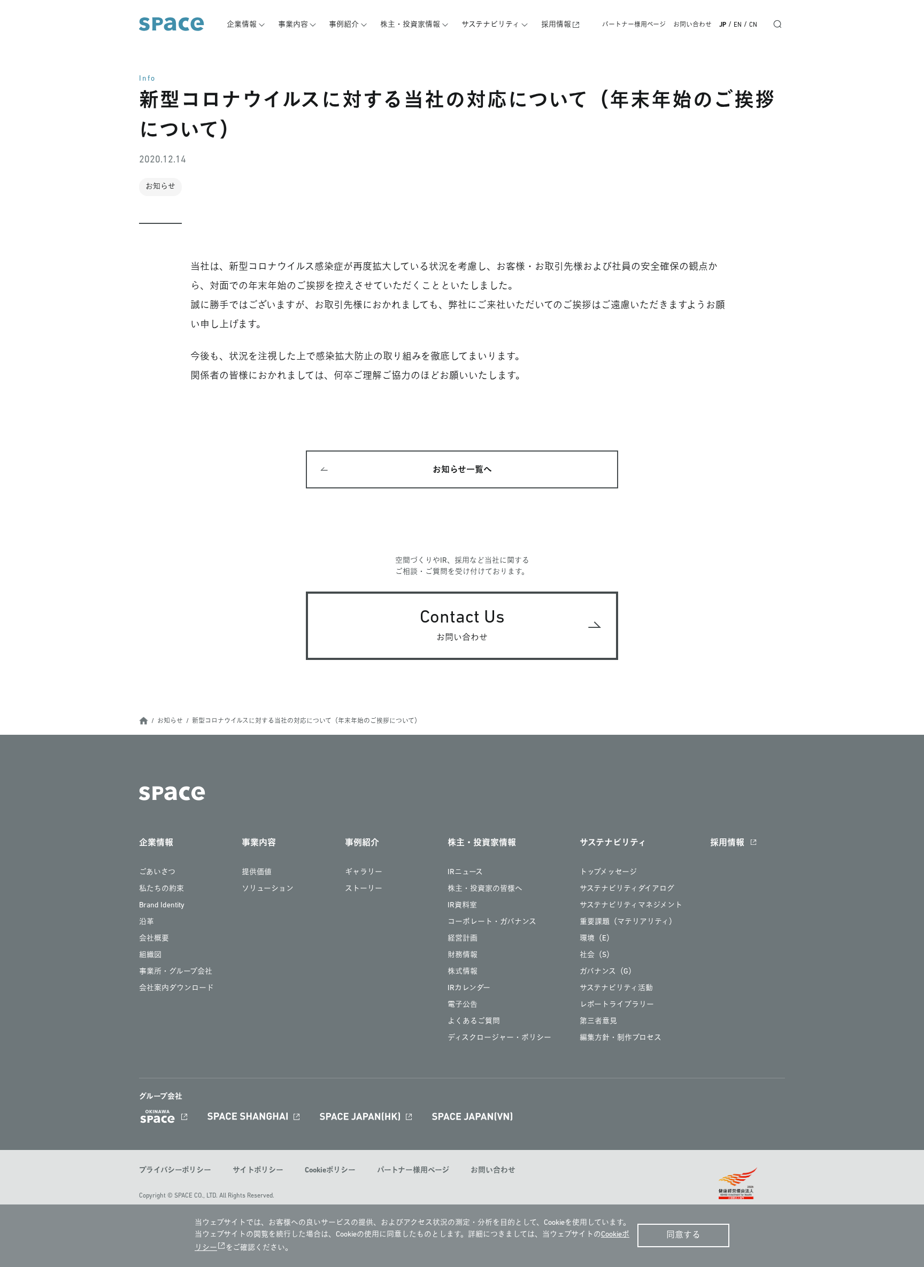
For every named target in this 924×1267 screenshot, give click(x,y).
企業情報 (242, 25)
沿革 (146, 922)
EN (738, 25)
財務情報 (463, 955)
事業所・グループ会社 (175, 972)
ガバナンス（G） (608, 972)
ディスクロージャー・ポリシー (499, 1038)
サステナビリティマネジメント (631, 905)
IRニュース (465, 872)
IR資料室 (462, 905)
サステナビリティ (490, 25)
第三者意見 (598, 1021)
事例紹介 (344, 25)
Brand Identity (161, 905)
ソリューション (268, 889)
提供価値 (257, 872)
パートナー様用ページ (634, 25)
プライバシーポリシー (175, 1171)
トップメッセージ (608, 872)
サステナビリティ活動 (616, 988)
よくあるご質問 (474, 1021)
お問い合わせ (692, 25)
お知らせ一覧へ (462, 470)
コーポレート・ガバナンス (492, 922)
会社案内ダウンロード (176, 988)
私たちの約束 (161, 889)
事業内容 (293, 25)
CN (753, 25)
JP (722, 25)
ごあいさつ (157, 872)
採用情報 (556, 25)
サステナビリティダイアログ (627, 889)
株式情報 (463, 972)
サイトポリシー (258, 1171)
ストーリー (363, 889)
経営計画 (463, 939)
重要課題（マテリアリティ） (628, 922)
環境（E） (597, 939)
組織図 (150, 955)
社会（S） (597, 955)
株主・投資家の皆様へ (485, 889)
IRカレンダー (469, 988)
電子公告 (463, 1005)
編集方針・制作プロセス (620, 1038)
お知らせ (170, 721)
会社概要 (154, 939)
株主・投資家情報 (410, 25)
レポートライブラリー (617, 1005)
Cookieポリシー (330, 1171)
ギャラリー (363, 872)
